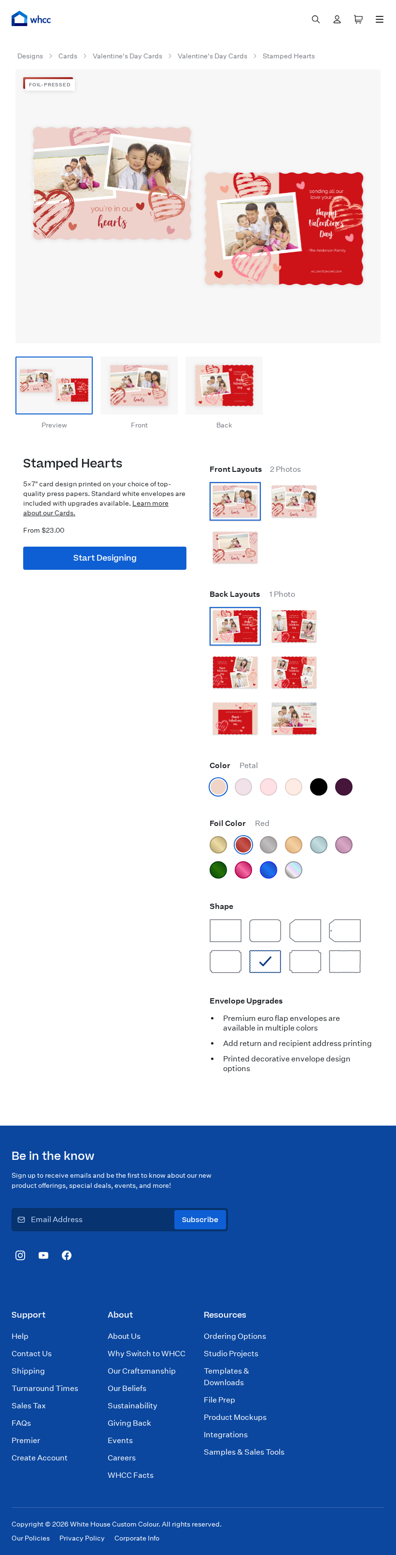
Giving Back (129, 1423)
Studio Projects (231, 1353)
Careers (122, 1457)
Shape (221, 906)
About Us (124, 1336)
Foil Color (239, 823)
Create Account (40, 1457)
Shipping (28, 1371)
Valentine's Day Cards (127, 56)
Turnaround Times (45, 1388)
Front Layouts (255, 469)
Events (120, 1440)
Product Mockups (235, 1417)
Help (20, 1336)
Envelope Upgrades (246, 1000)
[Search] (315, 19)
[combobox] (315, 19)
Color (234, 765)
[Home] (31, 18)
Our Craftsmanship (142, 1371)
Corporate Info (136, 1538)
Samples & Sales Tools (244, 1452)
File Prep (219, 1399)
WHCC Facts (131, 1475)
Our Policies (31, 1538)
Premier (26, 1440)
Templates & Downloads (226, 1376)
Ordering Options (235, 1336)
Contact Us (32, 1353)
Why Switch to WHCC (146, 1353)
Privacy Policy (82, 1538)
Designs (30, 56)
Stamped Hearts (289, 56)
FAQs (21, 1423)
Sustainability (132, 1405)
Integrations (226, 1434)
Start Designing (105, 558)
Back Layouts (252, 594)
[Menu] (379, 19)
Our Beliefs (127, 1388)
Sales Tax (29, 1405)
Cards (67, 56)
